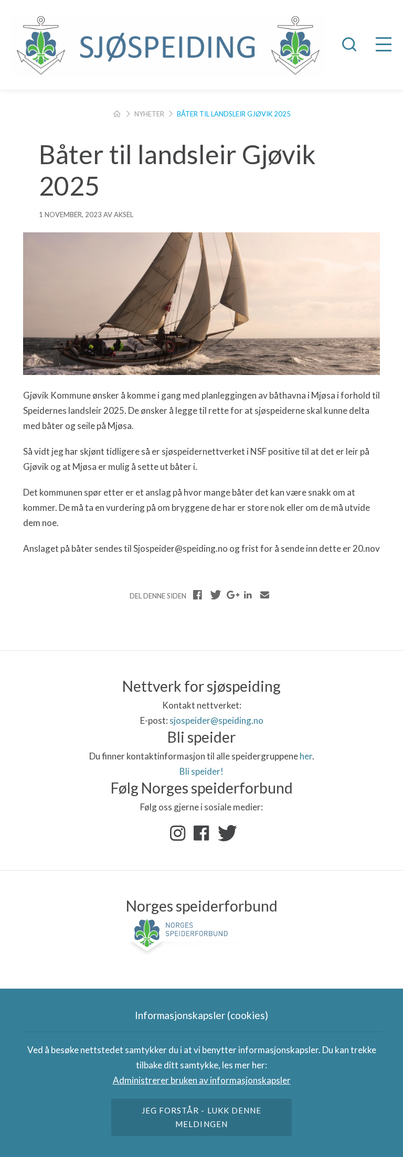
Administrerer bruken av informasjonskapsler (202, 1080)
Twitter (225, 833)
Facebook (201, 833)
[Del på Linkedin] (247, 594)
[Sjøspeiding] (167, 45)
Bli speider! (201, 771)
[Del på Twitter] (214, 594)
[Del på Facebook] (198, 594)
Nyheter (149, 114)
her (306, 756)
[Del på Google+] (231, 594)
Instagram (178, 833)
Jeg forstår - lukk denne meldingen (201, 1117)
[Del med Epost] (264, 594)
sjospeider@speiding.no (216, 720)
